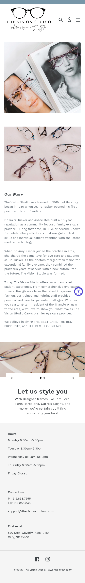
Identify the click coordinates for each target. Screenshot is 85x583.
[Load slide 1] (41, 378)
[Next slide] (73, 377)
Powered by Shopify (59, 569)
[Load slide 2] (44, 378)
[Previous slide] (11, 377)
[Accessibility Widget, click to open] (78, 291)
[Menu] (78, 19)
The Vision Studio (35, 569)
